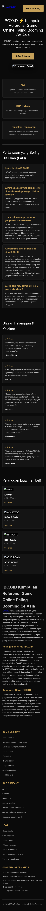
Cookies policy (8, 835)
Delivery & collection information (14, 742)
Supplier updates (9, 770)
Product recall (7, 751)
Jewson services (8, 803)
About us (5, 789)
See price (8, 502)
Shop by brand (8, 765)
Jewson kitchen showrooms (13, 807)
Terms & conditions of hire (12, 854)
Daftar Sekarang (23, 56)
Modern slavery (8, 840)
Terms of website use (10, 859)
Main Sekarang (33, 8)
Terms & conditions (9, 849)
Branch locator (8, 737)
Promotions (6, 756)
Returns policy (7, 760)
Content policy (7, 831)
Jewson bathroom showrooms (14, 812)
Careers (5, 793)
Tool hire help (7, 775)
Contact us (6, 798)
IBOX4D (5, 610)
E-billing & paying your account (14, 746)
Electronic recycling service (12, 817)
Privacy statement (9, 845)
